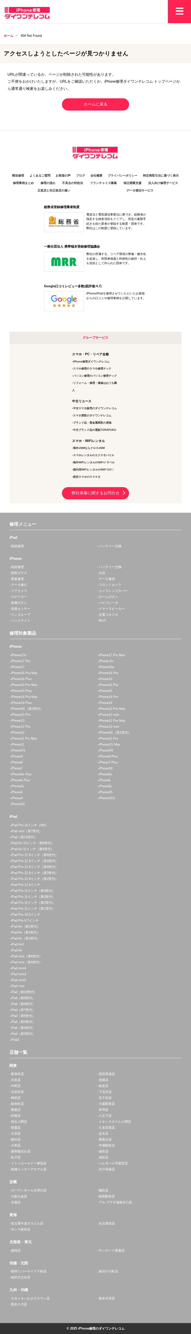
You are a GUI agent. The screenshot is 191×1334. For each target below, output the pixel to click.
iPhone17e (18, 655)
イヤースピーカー (112, 609)
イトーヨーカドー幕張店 (29, 1163)
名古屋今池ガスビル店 (27, 1223)
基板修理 (17, 579)
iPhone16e (106, 667)
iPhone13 (17, 720)
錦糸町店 (17, 1104)
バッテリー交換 (110, 546)
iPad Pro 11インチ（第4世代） (33, 891)
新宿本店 (17, 1074)
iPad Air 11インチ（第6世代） (32, 849)
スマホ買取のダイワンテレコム (92, 415)
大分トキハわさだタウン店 (30, 1298)
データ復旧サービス (140, 190)
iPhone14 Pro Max (24, 697)
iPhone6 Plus (20, 780)
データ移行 (19, 585)
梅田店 (103, 1190)
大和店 (16, 1145)
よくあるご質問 (40, 175)
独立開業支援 (133, 183)
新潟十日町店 (108, 1271)
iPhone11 (17, 744)
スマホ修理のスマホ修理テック (92, 368)
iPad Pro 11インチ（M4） (29, 825)
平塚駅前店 (107, 1145)
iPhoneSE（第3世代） (27, 709)
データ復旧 (107, 579)
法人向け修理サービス (163, 183)
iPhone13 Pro (20, 715)
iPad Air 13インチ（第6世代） (32, 843)
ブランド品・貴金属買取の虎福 (92, 422)
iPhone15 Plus (21, 691)
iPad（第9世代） (23, 998)
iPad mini (17, 986)
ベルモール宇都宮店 (113, 1163)
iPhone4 (17, 798)
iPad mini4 (18, 968)
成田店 (103, 1157)
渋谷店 (16, 1080)
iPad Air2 (17, 944)
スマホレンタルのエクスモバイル (93, 455)
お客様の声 (63, 175)
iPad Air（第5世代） (25, 926)
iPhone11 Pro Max (24, 738)
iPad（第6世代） (23, 1016)
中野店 (16, 1086)
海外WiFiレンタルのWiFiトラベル (94, 462)
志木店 (103, 1133)
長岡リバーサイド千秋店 (29, 1271)
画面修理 (17, 546)
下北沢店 (105, 1092)
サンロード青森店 (112, 1250)
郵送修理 (18, 175)
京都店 (16, 1202)
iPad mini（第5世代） (26, 962)
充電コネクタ (108, 614)
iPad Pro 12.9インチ (25, 885)
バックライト (20, 620)
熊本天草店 (107, 1298)
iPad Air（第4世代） (25, 932)
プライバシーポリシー (123, 175)
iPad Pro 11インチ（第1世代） (33, 908)
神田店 (16, 1098)
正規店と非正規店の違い (54, 190)
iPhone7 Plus (108, 762)
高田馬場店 (107, 1074)
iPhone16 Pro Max (24, 673)
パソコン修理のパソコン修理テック (95, 375)
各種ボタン (19, 603)
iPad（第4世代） (23, 1028)
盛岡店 (16, 1250)
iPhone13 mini (109, 715)
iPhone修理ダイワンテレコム (91, 361)
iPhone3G (18, 804)
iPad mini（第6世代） (26, 956)
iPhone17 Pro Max (112, 655)
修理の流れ (48, 183)
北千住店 (105, 1098)
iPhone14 (105, 703)
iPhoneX (17, 756)
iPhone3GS (107, 798)
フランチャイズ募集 (103, 183)
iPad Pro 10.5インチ (25, 914)
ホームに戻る (95, 104)
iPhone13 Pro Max (112, 709)
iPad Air (16, 950)
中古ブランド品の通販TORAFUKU (94, 429)
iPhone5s (17, 786)
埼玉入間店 (19, 1121)
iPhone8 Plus (108, 756)
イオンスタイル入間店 (115, 1121)
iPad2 (15, 1040)
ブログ (80, 175)
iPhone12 (17, 732)
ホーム (8, 35)
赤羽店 (103, 1110)
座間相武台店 (20, 1151)
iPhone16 (105, 679)
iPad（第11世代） (24, 837)
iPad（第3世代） (23, 1034)
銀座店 (103, 1086)
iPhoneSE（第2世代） (115, 732)
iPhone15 (105, 691)
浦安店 (103, 1151)
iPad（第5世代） (23, 1022)
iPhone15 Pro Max (24, 685)
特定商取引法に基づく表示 (161, 175)
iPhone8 (17, 762)
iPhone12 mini (109, 726)
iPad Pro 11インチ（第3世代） (33, 897)
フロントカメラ (110, 585)
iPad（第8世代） (23, 1004)
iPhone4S (106, 792)
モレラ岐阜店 (20, 1229)
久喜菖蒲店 (107, 1127)
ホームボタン (108, 597)
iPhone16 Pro (108, 673)
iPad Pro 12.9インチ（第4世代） (34, 867)
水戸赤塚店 (107, 1169)
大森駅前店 (107, 1104)
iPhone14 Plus (21, 703)
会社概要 (96, 175)
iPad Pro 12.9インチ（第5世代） (34, 861)
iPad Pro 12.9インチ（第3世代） (34, 873)
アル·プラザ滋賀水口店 (115, 1202)
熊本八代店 (19, 1304)
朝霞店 (16, 1127)
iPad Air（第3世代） (25, 938)
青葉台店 (105, 1139)
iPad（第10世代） (24, 992)
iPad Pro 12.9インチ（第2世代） (34, 879)
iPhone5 (17, 792)
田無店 (16, 1116)
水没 (102, 573)
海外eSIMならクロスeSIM (89, 447)
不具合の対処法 (72, 183)
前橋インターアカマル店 (29, 1169)
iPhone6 (104, 780)
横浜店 (16, 1139)
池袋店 (103, 1080)
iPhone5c (105, 786)
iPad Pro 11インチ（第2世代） (33, 902)
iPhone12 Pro (20, 726)
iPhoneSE (106, 768)
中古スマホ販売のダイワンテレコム (95, 408)
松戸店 (16, 1157)
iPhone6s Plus (21, 774)
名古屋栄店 (107, 1223)
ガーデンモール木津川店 (29, 1190)
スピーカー (19, 597)
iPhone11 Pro (108, 738)
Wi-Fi (102, 620)
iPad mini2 (18, 980)
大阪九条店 (19, 1196)
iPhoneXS (18, 750)
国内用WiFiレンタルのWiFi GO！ (93, 469)
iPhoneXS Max (109, 744)
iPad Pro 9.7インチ (25, 920)
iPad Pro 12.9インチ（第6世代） (34, 855)
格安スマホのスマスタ (86, 476)
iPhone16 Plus (21, 679)
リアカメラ (19, 591)
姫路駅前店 (107, 1196)
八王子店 (105, 1116)
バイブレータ (108, 603)
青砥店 (16, 1110)
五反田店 (17, 1092)
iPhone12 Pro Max (112, 720)
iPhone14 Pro (108, 697)
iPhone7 (17, 768)
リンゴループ (20, 614)
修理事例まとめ (23, 183)
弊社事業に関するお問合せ (95, 493)
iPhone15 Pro (108, 685)
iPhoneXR (106, 750)
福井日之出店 (20, 1277)
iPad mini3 (18, 974)
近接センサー (20, 609)
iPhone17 (17, 667)
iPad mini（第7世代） (26, 831)
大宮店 (16, 1133)
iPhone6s (105, 774)
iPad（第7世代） (23, 1010)
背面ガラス (19, 573)
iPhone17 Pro (20, 661)
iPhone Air (106, 661)
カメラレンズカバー (113, 591)
